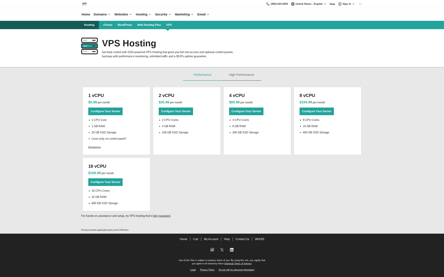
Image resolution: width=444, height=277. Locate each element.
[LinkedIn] (232, 250)
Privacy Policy (207, 270)
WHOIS (259, 239)
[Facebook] (212, 250)
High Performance (241, 74)
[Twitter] (222, 250)
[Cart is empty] (360, 4)
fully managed (161, 215)
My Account (211, 239)
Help (227, 239)
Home (183, 239)
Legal (193, 270)
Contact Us (242, 239)
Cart (195, 239)
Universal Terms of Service (237, 263)
